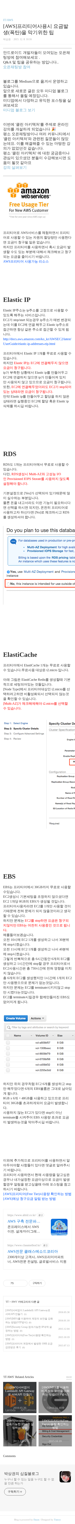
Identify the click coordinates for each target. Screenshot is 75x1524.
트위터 (47, 1361)
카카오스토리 (37, 1361)
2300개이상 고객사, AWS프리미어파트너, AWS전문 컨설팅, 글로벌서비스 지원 (37, 1259)
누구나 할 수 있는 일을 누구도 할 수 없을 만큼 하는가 (29, 1481)
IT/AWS (8, 20)
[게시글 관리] (22, 1283)
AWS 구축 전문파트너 (24, 1221)
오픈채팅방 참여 (16, 67)
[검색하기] (70, 4)
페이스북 (28, 1361)
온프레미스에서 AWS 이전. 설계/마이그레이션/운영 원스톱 (24, 1229)
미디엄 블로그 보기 (19, 110)
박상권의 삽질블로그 (21, 1474)
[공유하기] (17, 1283)
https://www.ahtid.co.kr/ (22, 1215)
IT (7, 1301)
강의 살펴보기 (15, 167)
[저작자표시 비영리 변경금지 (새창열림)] (51, 1283)
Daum (36, 1519)
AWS (14, 1301)
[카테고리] (5, 4)
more (69, 1376)
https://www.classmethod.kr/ (24, 1245)
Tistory (57, 1519)
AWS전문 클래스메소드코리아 (33, 1251)
